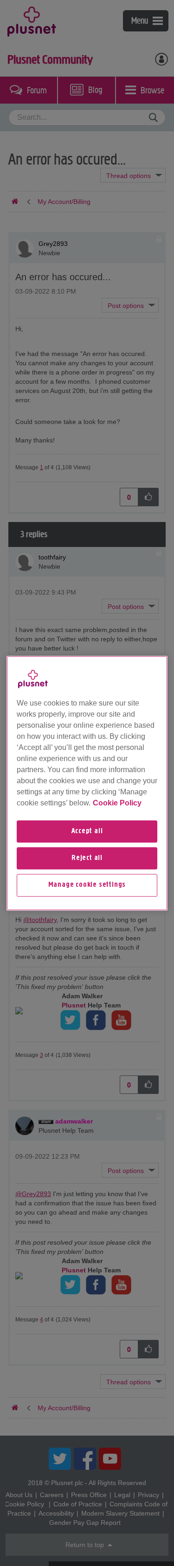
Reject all (87, 858)
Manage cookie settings (87, 885)
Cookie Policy (117, 803)
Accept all (87, 831)
